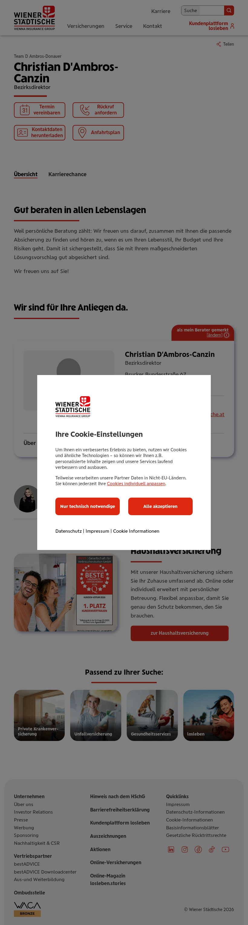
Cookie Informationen (136, 531)
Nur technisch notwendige (87, 506)
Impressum (97, 531)
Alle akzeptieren (160, 506)
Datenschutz (68, 531)
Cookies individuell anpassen (136, 483)
